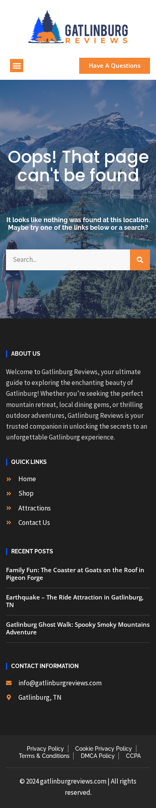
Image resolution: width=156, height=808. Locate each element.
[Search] (140, 259)
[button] (16, 65)
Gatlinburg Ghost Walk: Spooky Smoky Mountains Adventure (78, 628)
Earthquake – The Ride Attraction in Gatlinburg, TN (75, 601)
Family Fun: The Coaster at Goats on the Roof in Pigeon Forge (75, 574)
